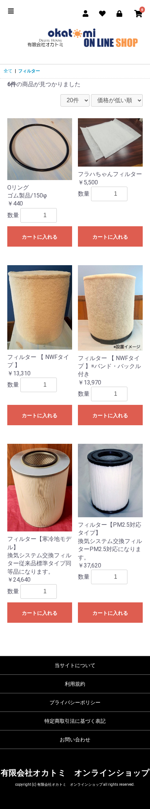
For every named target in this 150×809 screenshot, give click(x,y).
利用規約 (75, 684)
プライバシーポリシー (75, 702)
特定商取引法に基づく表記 (75, 721)
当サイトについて (75, 665)
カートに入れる (40, 237)
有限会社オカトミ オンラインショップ (75, 772)
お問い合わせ (75, 739)
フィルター (29, 70)
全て (8, 70)
